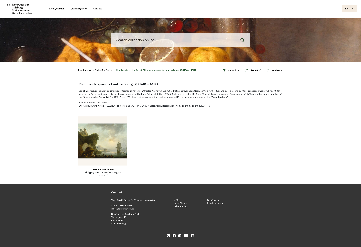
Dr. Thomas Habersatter (143, 200)
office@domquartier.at (122, 208)
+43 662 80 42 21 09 (121, 205)
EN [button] (347, 8)
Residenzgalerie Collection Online (95, 70)
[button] (231, 70)
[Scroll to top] (354, 240)
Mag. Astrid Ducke (120, 200)
